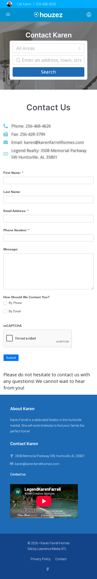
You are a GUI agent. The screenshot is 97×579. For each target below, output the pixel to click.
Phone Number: (16, 230)
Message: (10, 249)
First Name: (13, 173)
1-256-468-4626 (44, 4)
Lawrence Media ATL (52, 549)
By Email (14, 311)
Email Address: (15, 211)
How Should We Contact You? (26, 297)
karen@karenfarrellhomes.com (37, 464)
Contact (61, 559)
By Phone (15, 303)
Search (48, 72)
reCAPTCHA (12, 326)
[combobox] (48, 48)
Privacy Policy (41, 559)
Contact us (18, 474)
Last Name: (12, 192)
